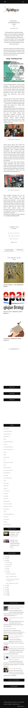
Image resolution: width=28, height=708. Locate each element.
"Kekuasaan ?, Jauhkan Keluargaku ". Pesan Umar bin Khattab (15, 534)
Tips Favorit (6, 516)
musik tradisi (6, 483)
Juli (6, 568)
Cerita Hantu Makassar (8, 446)
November (8, 562)
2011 (6, 594)
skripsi (5, 511)
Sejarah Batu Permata (8, 506)
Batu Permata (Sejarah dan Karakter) (16, 646)
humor (5, 465)
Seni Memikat (6, 509)
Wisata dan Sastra (7, 524)
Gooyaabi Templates (8, 704)
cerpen (5, 452)
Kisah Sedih (6, 475)
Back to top (21, 706)
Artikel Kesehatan (7, 433)
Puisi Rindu (6, 498)
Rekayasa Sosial (7, 501)
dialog (16, 242)
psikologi (5, 488)
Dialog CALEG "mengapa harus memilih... (13, 312)
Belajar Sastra (6, 436)
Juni (7, 570)
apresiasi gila (6, 428)
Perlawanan (6, 485)
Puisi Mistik (6, 493)
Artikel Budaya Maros (8, 431)
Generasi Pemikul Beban (11, 573)
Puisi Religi (6, 496)
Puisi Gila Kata (6, 490)
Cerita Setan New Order (8, 449)
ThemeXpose (15, 702)
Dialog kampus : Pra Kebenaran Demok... (13, 285)
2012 (6, 592)
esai (4, 459)
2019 (6, 558)
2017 (6, 585)
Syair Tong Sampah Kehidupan (10, 628)
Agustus (8, 566)
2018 (6, 560)
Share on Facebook (14, 233)
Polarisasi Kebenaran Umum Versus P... (12, 339)
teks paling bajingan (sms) (9, 514)
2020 (6, 556)
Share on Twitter (15, 235)
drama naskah (6, 457)
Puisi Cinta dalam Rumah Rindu (15, 668)
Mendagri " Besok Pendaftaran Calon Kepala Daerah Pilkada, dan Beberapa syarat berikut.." (15, 544)
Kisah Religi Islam (7, 472)
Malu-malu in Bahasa (8, 477)
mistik (5, 480)
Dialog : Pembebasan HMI (11, 576)
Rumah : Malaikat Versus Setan (12, 583)
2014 (6, 589)
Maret (7, 572)
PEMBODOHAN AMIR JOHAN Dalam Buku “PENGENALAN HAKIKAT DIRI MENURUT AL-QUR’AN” (16, 657)
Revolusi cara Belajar (8, 503)
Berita (5, 439)
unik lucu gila (6, 519)
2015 (6, 587)
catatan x (5, 444)
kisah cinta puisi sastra (8, 470)
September (8, 564)
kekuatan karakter (7, 467)
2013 (6, 591)
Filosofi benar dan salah (8, 462)
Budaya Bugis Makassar (8, 441)
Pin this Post (15, 238)
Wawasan (5, 521)
